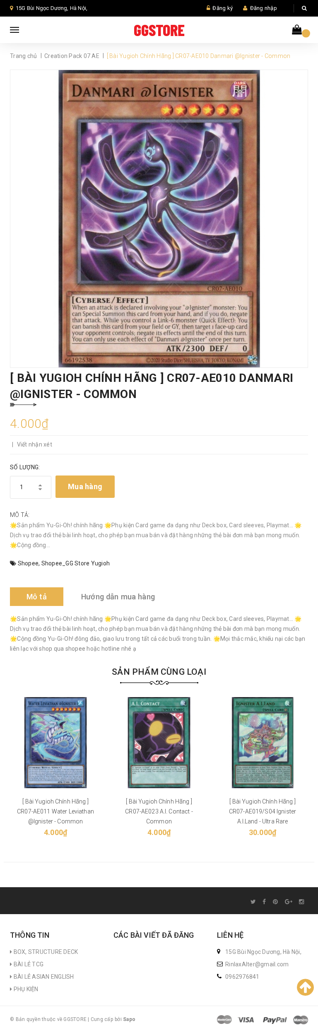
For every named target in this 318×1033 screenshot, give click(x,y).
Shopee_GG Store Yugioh (75, 563)
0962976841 (242, 976)
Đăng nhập (263, 8)
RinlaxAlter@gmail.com (257, 964)
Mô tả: (20, 515)
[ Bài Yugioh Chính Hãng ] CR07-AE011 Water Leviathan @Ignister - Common (55, 811)
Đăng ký (222, 8)
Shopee (28, 563)
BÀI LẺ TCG (27, 964)
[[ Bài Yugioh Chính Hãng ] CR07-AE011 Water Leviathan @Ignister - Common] (55, 742)
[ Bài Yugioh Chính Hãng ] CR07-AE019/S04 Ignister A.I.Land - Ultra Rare (262, 811)
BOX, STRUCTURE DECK (45, 952)
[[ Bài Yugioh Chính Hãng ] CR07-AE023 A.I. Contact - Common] (159, 742)
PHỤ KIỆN (25, 989)
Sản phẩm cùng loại (159, 672)
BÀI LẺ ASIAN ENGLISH (43, 976)
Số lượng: (25, 467)
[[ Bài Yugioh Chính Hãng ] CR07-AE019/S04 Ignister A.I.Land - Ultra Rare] (262, 742)
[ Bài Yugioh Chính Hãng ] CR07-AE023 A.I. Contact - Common (159, 811)
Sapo (129, 1019)
